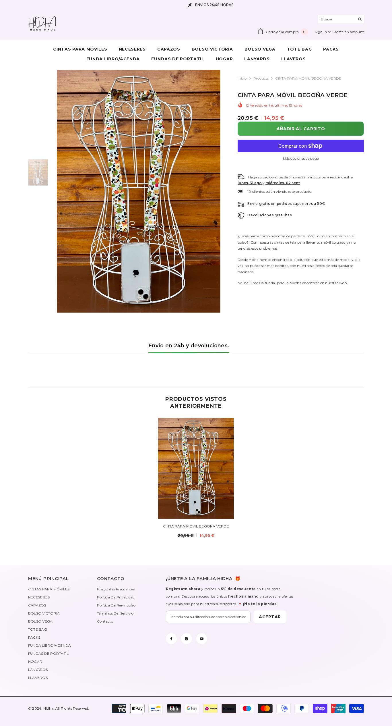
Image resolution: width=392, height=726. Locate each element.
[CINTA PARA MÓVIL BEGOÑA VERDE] (196, 468)
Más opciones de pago (301, 158)
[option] (139, 191)
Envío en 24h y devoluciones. (188, 345)
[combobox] (336, 19)
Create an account (348, 32)
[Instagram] (186, 638)
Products (261, 78)
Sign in (321, 32)
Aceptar (270, 616)
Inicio (242, 78)
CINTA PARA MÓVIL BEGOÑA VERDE (196, 526)
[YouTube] (201, 638)
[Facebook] (171, 638)
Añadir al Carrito (299, 128)
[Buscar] (341, 19)
